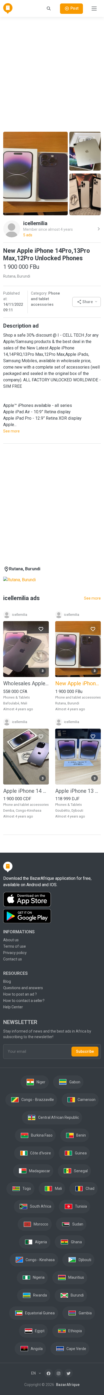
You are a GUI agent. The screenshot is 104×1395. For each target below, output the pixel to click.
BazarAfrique (67, 1384)
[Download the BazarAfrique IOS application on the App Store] (52, 899)
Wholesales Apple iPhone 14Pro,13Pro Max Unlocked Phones (26, 683)
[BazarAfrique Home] (8, 8)
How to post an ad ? (20, 994)
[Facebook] (48, 1373)
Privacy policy (15, 953)
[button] (86, 302)
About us (11, 940)
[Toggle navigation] (94, 8)
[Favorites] (41, 629)
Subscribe (85, 1051)
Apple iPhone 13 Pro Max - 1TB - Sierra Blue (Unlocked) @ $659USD (78, 791)
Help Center (13, 1007)
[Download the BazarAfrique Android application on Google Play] (52, 916)
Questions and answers (23, 988)
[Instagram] (58, 1373)
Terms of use (14, 946)
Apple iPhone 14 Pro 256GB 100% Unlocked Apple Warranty (26, 791)
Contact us (12, 959)
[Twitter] (68, 1373)
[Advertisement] (52, 73)
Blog (7, 981)
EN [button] (34, 1373)
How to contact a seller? (24, 1000)
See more (11, 431)
